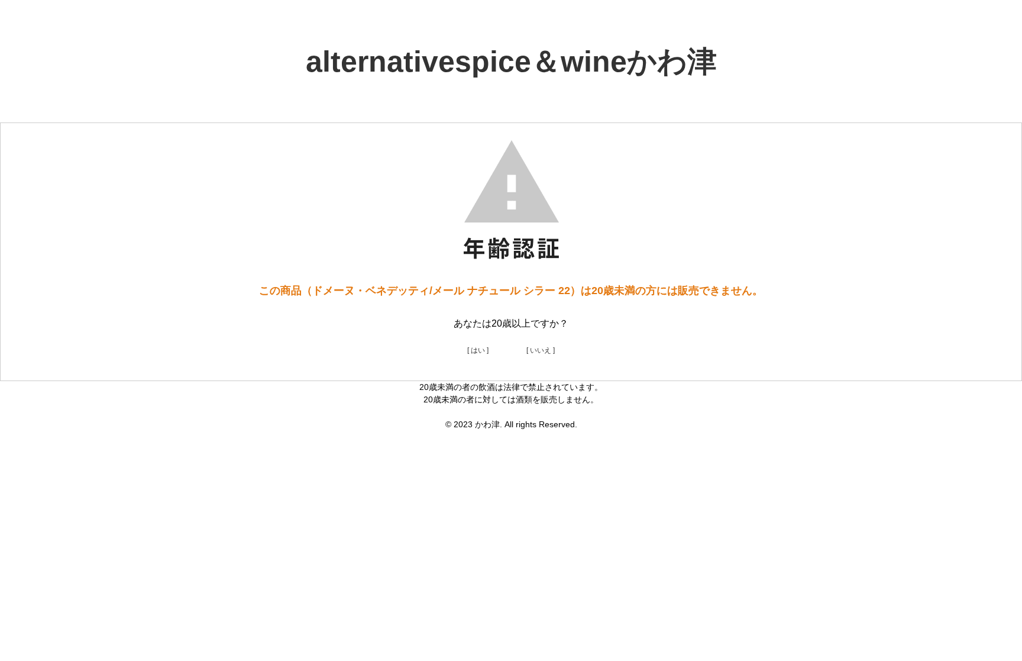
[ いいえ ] (540, 350)
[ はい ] (478, 350)
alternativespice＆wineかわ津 (511, 61)
